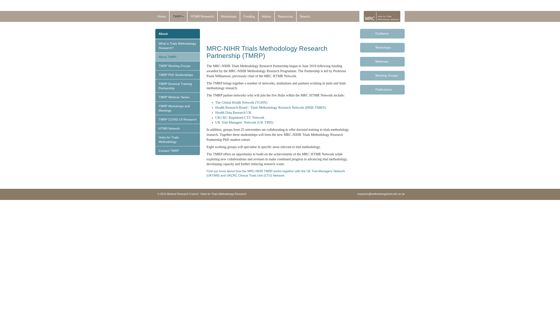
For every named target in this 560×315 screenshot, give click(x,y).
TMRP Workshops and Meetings (174, 108)
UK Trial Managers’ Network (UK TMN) (244, 122)
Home (162, 16)
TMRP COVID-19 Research (178, 119)
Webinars (381, 61)
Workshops (228, 16)
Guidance (382, 33)
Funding (249, 16)
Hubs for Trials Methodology (169, 140)
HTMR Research (202, 16)
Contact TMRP (169, 150)
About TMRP (167, 57)
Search (305, 16)
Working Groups (386, 75)
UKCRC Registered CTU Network (240, 117)
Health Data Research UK (233, 112)
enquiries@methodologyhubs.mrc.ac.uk (381, 194)
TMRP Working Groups (175, 66)
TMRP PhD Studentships (176, 75)
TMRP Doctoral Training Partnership (175, 86)
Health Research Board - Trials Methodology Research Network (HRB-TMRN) (270, 107)
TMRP (177, 16)
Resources (285, 16)
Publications (383, 89)
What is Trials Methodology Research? (177, 46)
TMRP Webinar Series (174, 97)
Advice (266, 16)
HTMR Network (169, 128)
